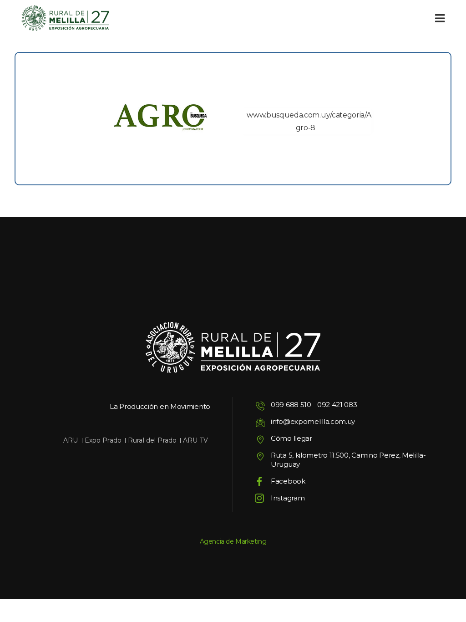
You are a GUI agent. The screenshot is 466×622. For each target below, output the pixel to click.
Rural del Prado (152, 440)
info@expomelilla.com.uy (313, 421)
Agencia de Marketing (233, 541)
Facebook (288, 481)
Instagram (287, 498)
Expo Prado (103, 440)
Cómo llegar (291, 438)
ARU (70, 440)
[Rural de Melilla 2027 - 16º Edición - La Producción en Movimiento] (65, 18)
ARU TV (195, 440)
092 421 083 (337, 404)
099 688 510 (291, 404)
